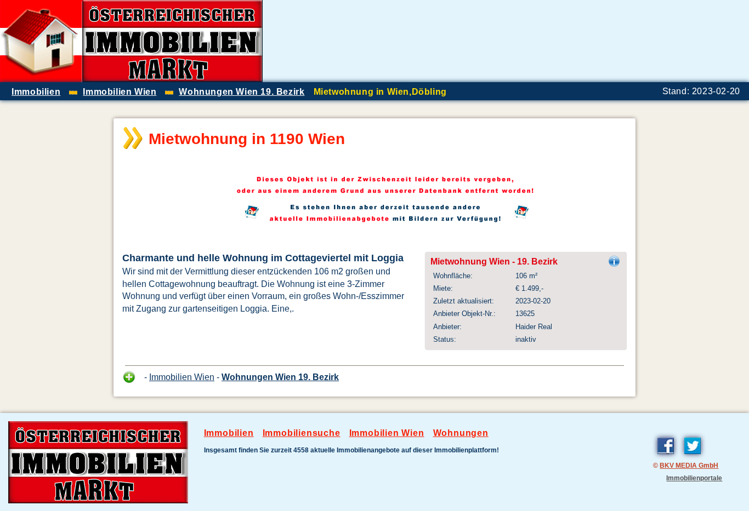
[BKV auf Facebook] (665, 456)
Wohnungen (461, 433)
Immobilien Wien (181, 377)
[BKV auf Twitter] (692, 456)
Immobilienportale (694, 477)
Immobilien (229, 433)
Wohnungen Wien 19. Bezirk (280, 377)
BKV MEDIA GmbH (689, 465)
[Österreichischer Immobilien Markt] (98, 500)
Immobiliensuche (302, 433)
